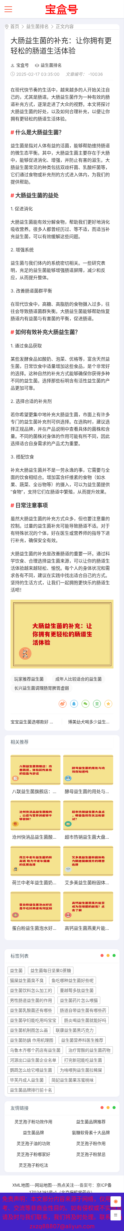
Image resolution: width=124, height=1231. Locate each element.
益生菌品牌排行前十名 (31, 1089)
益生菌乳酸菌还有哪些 (31, 1010)
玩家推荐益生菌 (29, 678)
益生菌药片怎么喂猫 (79, 1000)
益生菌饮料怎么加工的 (31, 990)
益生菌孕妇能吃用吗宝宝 (33, 1020)
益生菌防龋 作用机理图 (31, 1040)
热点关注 (65, 1185)
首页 (14, 26)
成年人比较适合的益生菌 (78, 678)
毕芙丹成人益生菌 (27, 1080)
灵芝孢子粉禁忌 (91, 1154)
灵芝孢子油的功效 (33, 1143)
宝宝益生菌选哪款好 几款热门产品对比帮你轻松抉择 (60, 721)
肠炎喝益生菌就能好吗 (85, 1020)
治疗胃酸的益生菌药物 (89, 1050)
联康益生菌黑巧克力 (75, 1030)
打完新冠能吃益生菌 (83, 1060)
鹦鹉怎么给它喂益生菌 (31, 1070)
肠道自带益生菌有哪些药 (83, 1010)
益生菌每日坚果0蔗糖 (50, 970)
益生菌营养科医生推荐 (82, 1040)
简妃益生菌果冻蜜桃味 (72, 1080)
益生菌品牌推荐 (91, 1121)
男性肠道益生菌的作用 (31, 1000)
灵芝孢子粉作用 (91, 1143)
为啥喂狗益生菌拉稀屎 (81, 1070)
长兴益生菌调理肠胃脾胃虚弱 (41, 687)
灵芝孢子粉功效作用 (33, 1121)
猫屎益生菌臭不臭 (27, 980)
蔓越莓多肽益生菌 (77, 990)
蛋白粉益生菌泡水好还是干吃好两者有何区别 (57, 928)
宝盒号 (22, 65)
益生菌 (16, 970)
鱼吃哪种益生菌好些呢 (72, 980)
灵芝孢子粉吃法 (33, 1165)
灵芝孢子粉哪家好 (33, 1154)
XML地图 (20, 1185)
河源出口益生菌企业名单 (33, 1060)
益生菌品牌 (33, 1132)
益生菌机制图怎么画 (29, 1030)
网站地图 (43, 1185)
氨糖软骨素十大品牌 (91, 1132)
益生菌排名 (37, 26)
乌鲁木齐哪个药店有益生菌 (35, 1050)
